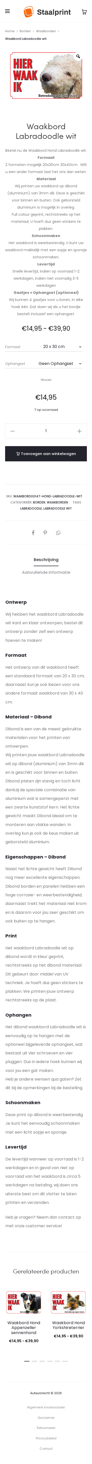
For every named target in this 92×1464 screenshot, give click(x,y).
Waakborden (46, 31)
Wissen (46, 380)
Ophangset (15, 363)
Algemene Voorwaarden (46, 1407)
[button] (12, 431)
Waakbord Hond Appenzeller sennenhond (23, 1327)
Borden (25, 31)
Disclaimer (46, 1418)
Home (10, 31)
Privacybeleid (46, 1438)
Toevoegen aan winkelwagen (48, 453)
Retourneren (46, 1428)
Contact (46, 1448)
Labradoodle (31, 508)
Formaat (12, 347)
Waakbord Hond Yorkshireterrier (68, 1325)
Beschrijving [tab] (46, 560)
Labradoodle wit (57, 508)
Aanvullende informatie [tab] (46, 572)
